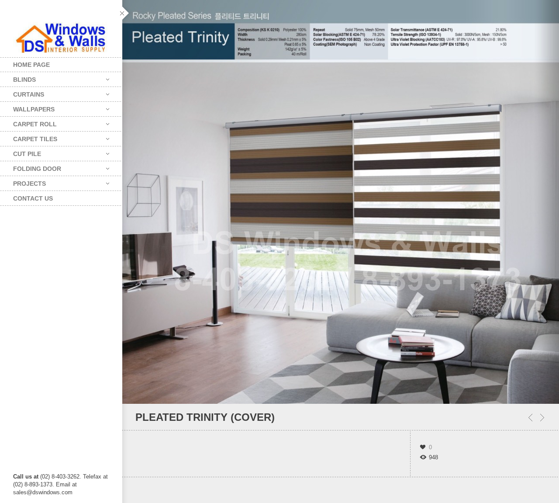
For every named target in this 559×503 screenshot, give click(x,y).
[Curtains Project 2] (542, 417)
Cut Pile (20, 151)
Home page (31, 64)
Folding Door (30, 166)
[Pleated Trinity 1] (530, 417)
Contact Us (33, 198)
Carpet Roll (28, 122)
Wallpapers (27, 107)
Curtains (22, 92)
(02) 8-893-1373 (32, 484)
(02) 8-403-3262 (59, 476)
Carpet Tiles (28, 137)
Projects (23, 181)
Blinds (18, 77)
